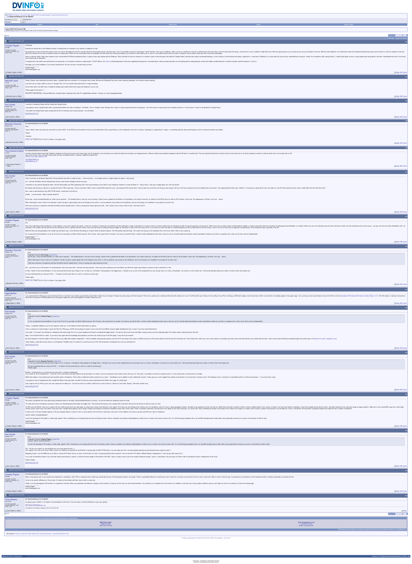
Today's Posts (173, 24)
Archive (404, 556)
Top (409, 556)
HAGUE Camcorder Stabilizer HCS (36, 156)
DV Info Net (16, 15)
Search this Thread (401, 38)
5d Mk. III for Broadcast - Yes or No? (219, 538)
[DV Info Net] (28, 11)
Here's (108, 61)
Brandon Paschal (13, 124)
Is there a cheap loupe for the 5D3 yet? (193, 538)
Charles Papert (12, 46)
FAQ (97, 24)
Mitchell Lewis (11, 81)
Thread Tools (390, 38)
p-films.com (29, 139)
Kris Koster (10, 105)
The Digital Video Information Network (390, 556)
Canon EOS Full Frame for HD (60, 15)
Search (258, 24)
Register (40, 24)
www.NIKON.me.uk (31, 161)
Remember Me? (27, 19)
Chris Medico (11, 499)
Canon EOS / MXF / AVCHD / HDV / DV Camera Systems (35, 15)
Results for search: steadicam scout (325, 338)
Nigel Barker (11, 293)
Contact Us (375, 556)
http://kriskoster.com (31, 114)
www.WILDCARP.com (32, 160)
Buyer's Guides (349, 24)
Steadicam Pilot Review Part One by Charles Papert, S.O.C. (360, 296)
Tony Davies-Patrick (14, 151)
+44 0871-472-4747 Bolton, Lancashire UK (306, 524)
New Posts (206, 538)
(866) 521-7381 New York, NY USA (106, 524)
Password (7, 22)
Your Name (8, 19)
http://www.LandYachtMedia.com (35, 505)
